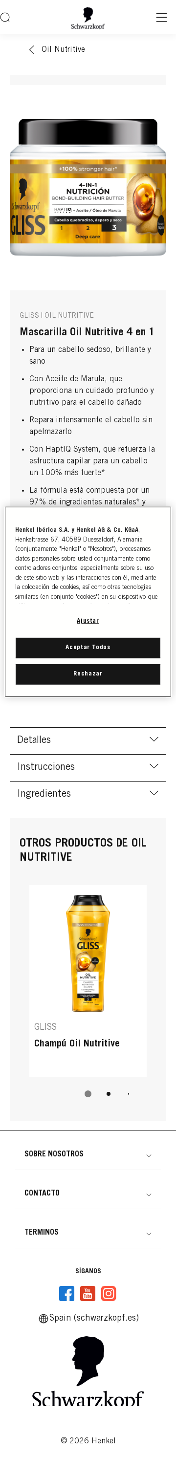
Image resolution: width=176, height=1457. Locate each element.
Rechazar (87, 674)
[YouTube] (87, 1294)
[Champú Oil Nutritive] (88, 981)
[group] (88, 998)
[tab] (88, 1093)
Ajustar (88, 621)
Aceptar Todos (88, 647)
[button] (88, 1154)
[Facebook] (67, 1294)
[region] (88, 601)
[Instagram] (108, 1294)
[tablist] (88, 1094)
